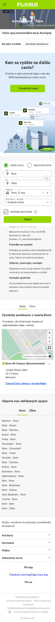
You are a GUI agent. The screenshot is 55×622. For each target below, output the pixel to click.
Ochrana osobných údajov (19, 601)
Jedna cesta (17, 165)
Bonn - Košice (9, 490)
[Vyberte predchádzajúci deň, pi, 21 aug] (43, 193)
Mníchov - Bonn (10, 420)
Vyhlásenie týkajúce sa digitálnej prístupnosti (28, 608)
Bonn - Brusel (9, 425)
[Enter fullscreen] (49, 347)
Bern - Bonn (8, 480)
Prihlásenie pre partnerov (27, 597)
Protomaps (27, 356)
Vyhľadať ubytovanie (21, 211)
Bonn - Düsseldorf (11, 448)
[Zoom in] (49, 333)
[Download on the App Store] (39, 575)
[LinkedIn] (28, 589)
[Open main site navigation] (4, 4)
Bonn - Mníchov (10, 430)
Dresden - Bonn (10, 457)
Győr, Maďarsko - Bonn (14, 494)
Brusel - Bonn (9, 434)
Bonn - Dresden (10, 462)
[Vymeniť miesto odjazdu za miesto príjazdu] (47, 178)
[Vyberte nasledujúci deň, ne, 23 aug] (47, 193)
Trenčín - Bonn (9, 499)
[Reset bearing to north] (49, 341)
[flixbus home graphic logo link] (27, 4)
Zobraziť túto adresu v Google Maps (26, 383)
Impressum (28, 604)
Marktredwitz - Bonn (13, 476)
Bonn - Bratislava (11, 485)
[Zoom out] (49, 337)
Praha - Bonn (8, 439)
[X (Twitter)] (29, 589)
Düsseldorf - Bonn (11, 443)
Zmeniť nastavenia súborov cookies (30, 612)
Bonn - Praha (8, 453)
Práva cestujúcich (42, 601)
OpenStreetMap (40, 356)
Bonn (23, 306)
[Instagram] (27, 589)
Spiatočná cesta (42, 165)
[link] (27, 102)
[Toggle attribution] (50, 356)
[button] (27, 174)
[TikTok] (30, 589)
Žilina (32, 306)
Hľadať (27, 219)
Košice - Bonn (9, 466)
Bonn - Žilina (8, 508)
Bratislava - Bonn (11, 471)
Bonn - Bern (8, 503)
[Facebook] (26, 589)
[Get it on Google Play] (19, 575)
